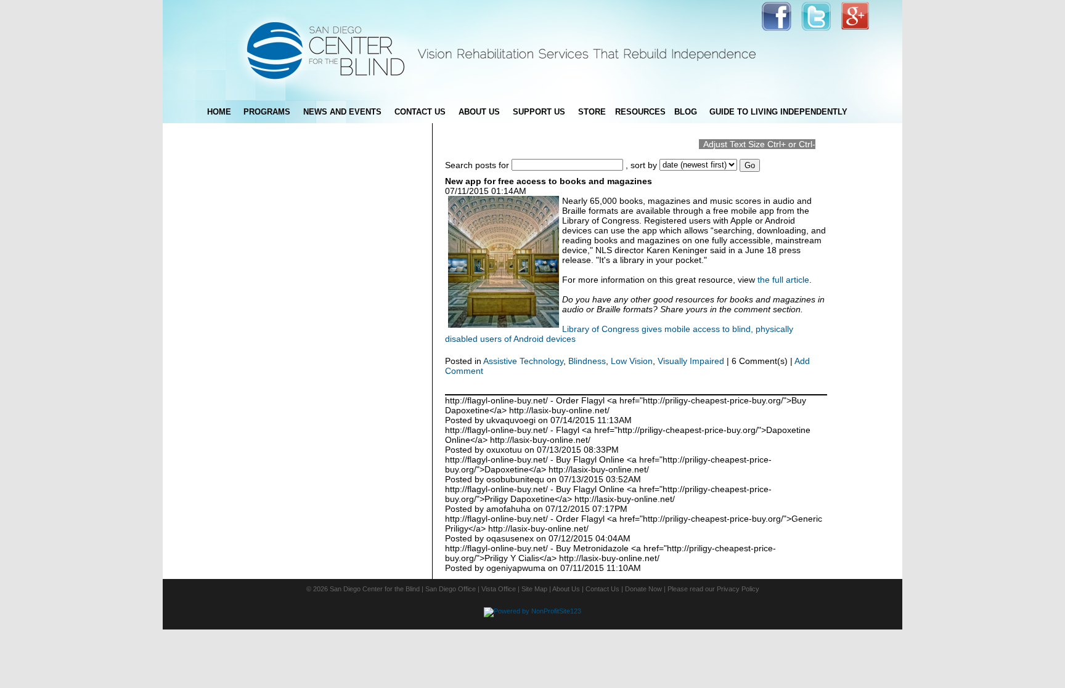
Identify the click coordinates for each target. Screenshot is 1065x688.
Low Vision (632, 361)
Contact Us (602, 589)
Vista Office (498, 589)
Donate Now (643, 589)
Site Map (534, 589)
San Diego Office (450, 589)
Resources (640, 111)
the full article (782, 280)
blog (685, 111)
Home (219, 111)
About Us (566, 589)
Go (750, 165)
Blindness (587, 361)
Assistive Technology (523, 361)
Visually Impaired (691, 361)
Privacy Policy (738, 589)
